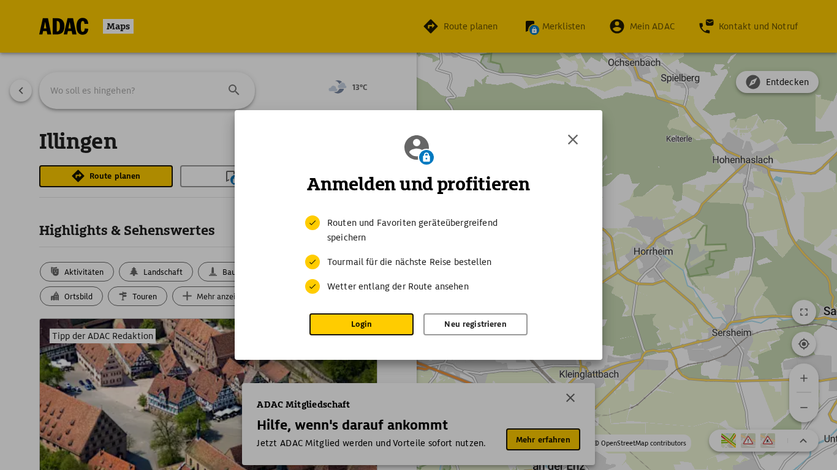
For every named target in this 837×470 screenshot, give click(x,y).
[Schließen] (573, 139)
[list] (418, 254)
